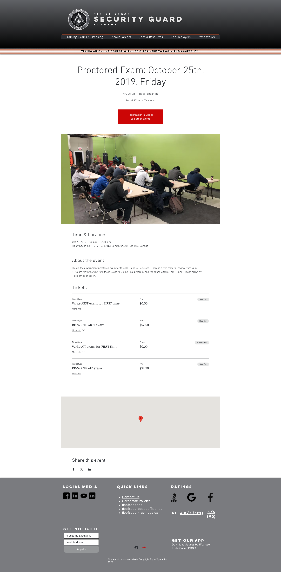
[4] (75, 495)
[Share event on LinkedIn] (89, 469)
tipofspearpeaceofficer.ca (142, 509)
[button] (84, 37)
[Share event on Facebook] (73, 469)
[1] (66, 495)
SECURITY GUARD (139, 19)
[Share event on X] (81, 469)
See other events (140, 118)
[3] (83, 495)
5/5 (211, 512)
